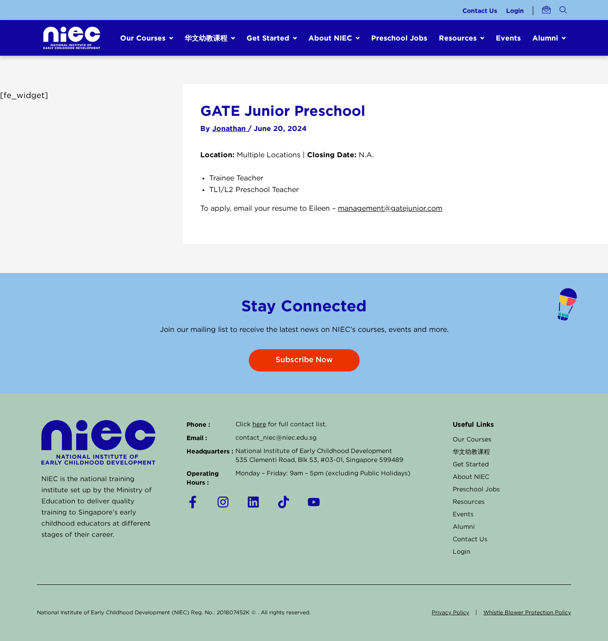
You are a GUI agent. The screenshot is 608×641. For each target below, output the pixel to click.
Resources (469, 502)
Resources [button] (458, 38)
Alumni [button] (545, 38)
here (259, 424)
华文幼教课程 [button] (206, 38)
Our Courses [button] (143, 38)
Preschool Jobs (399, 38)
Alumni (464, 527)
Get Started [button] (268, 38)
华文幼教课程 (471, 452)
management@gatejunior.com (390, 208)
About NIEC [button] (330, 38)
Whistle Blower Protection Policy (527, 612)
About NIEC (471, 477)
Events (508, 38)
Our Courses (472, 439)
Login (515, 10)
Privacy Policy (450, 612)
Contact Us (479, 10)
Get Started (471, 464)
